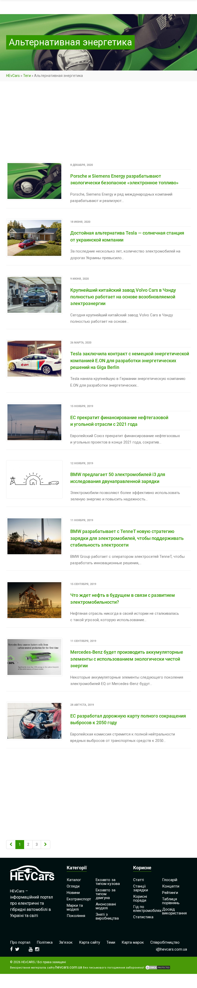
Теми (110, 942)
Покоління (76, 915)
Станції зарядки (140, 888)
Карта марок (133, 942)
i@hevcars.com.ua (171, 949)
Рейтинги (170, 892)
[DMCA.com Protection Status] (158, 967)
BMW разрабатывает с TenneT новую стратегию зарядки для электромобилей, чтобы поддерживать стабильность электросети (127, 538)
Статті (138, 880)
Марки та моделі (75, 907)
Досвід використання (174, 911)
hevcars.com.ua (68, 967)
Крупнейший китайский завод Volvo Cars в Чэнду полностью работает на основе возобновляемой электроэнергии (123, 296)
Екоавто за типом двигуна (105, 894)
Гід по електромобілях (147, 908)
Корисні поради (140, 898)
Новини (73, 892)
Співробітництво (165, 942)
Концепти (170, 886)
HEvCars (13, 76)
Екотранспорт (79, 899)
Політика (45, 942)
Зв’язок (66, 942)
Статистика (143, 917)
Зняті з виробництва (107, 916)
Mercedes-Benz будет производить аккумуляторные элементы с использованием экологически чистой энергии (126, 658)
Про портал (20, 942)
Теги (27, 76)
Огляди (73, 886)
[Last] (45, 844)
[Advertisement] (98, 124)
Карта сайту (89, 942)
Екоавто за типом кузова (108, 882)
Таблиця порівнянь (171, 901)
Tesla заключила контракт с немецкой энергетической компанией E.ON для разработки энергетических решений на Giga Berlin (129, 360)
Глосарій (169, 880)
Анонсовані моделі (106, 906)
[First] (11, 844)
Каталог (74, 880)
